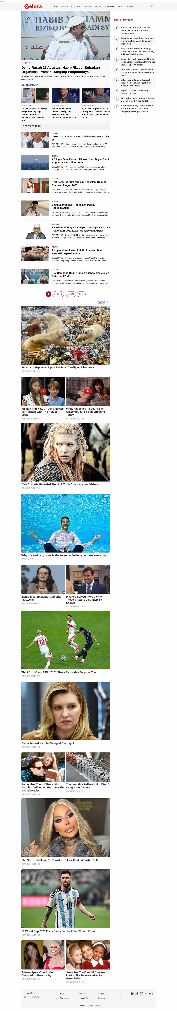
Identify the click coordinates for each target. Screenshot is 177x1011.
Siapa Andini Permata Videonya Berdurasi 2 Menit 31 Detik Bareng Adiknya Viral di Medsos (137, 51)
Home (61, 994)
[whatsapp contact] (151, 995)
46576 (71, 294)
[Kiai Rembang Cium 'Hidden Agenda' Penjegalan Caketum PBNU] (35, 283)
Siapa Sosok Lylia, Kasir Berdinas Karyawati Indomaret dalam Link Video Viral (137, 41)
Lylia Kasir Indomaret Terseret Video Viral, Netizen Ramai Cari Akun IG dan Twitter (136, 83)
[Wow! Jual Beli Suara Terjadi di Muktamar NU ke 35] (35, 147)
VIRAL (120, 6)
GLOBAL (98, 6)
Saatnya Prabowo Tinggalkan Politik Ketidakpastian (73, 206)
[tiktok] (137, 995)
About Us (82, 994)
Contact (101, 994)
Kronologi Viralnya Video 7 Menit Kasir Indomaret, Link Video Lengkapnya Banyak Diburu (137, 108)
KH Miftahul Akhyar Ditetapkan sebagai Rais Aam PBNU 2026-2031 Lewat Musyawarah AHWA (81, 229)
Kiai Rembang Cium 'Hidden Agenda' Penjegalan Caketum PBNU (80, 275)
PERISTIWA (75, 6)
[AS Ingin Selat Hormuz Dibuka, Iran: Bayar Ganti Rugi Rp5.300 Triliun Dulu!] (35, 170)
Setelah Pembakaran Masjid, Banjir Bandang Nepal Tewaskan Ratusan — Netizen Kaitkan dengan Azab (34, 114)
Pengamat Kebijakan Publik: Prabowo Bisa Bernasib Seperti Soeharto (77, 252)
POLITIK (65, 6)
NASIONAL (88, 6)
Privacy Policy (84, 998)
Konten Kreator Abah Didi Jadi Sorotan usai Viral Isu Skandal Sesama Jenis (135, 30)
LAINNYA (129, 6)
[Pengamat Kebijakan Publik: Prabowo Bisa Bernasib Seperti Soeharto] (35, 261)
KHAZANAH (109, 6)
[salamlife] (132, 995)
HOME (56, 6)
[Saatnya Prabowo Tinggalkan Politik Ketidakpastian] (35, 215)
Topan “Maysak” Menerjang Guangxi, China (134, 91)
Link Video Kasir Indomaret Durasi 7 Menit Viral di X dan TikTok (137, 99)
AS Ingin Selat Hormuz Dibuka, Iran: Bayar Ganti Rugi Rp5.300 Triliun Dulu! (80, 161)
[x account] (141, 995)
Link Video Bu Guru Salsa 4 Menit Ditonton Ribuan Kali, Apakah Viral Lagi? (137, 72)
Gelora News (95, 1006)
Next (81, 294)
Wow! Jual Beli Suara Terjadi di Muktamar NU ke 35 (80, 138)
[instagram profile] (146, 995)
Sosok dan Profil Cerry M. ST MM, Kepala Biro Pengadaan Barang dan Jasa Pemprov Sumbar (138, 62)
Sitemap (101, 998)
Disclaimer (63, 998)
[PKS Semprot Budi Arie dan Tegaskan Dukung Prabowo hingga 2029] (35, 192)
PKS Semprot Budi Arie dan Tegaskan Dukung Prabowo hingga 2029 (79, 184)
